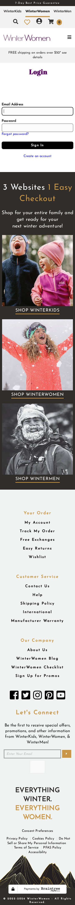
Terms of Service (26, 847)
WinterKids (12, 11)
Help (37, 595)
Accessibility (37, 852)
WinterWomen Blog (37, 658)
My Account (38, 522)
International (37, 612)
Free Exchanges (37, 540)
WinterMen (62, 11)
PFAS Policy (52, 847)
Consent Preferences (37, 831)
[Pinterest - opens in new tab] (49, 696)
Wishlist (37, 557)
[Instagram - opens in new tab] (37, 696)
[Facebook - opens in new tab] (14, 696)
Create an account (38, 156)
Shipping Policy (37, 603)
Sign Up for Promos (37, 676)
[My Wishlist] (27, 22)
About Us (37, 650)
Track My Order (37, 531)
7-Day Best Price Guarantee (37, 3)
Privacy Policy (17, 838)
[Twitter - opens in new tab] (25, 696)
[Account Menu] (39, 22)
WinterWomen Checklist (37, 667)
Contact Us (37, 586)
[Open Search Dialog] (16, 22)
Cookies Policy (43, 838)
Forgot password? (15, 134)
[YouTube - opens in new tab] (60, 696)
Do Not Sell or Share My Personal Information (38, 841)
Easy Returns (37, 548)
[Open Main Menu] (62, 37)
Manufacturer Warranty (37, 621)
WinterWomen (37, 11)
